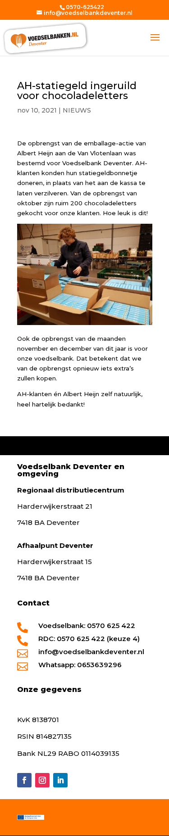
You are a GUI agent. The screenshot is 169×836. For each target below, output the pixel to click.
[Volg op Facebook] (24, 780)
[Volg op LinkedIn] (60, 780)
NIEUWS (77, 110)
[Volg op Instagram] (42, 780)
